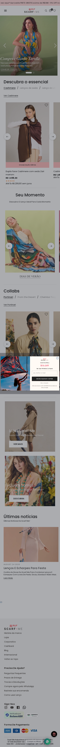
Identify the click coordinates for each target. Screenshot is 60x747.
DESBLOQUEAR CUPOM (44, 379)
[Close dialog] (57, 358)
